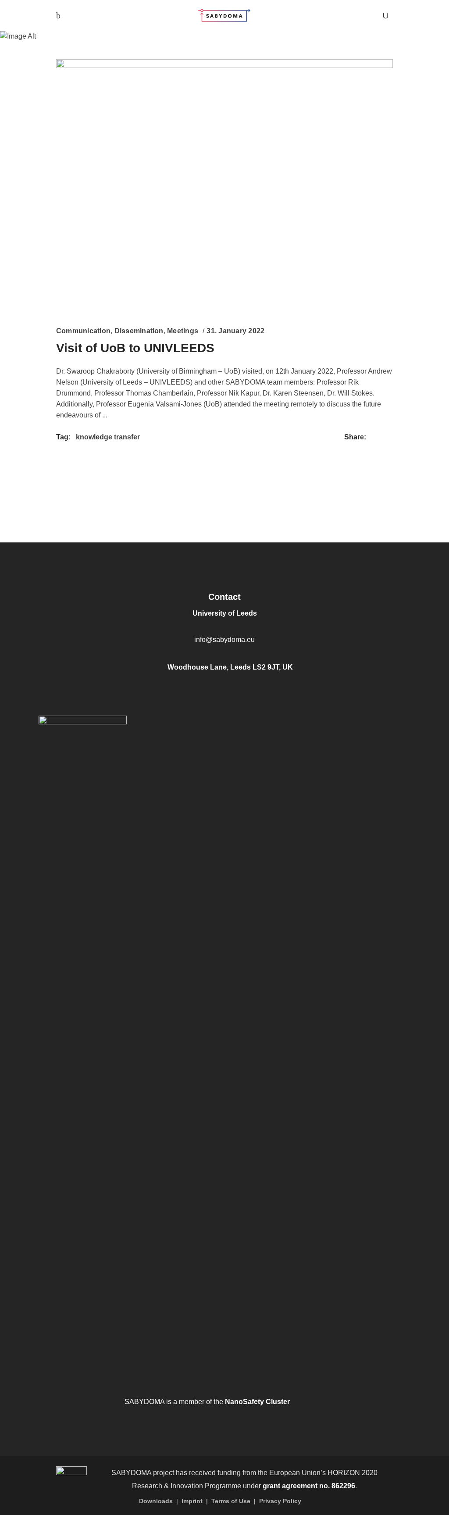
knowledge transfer (108, 437)
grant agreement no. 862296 (309, 1486)
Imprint (192, 1500)
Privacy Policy (280, 1500)
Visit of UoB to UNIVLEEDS (135, 348)
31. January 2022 (235, 331)
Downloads (156, 1500)
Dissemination (139, 331)
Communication (83, 331)
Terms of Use (230, 1500)
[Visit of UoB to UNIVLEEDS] (224, 185)
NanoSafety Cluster (257, 1401)
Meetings (182, 331)
